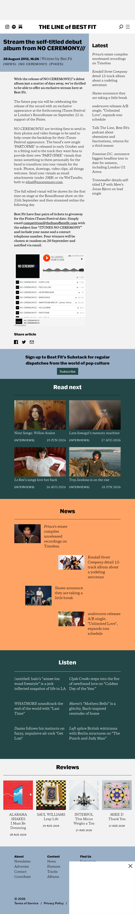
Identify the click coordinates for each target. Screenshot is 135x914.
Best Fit (66, 59)
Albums (53, 877)
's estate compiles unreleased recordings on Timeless (110, 59)
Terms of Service (26, 903)
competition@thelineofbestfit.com (50, 223)
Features (53, 867)
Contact (20, 872)
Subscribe (68, 371)
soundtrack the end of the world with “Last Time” (38, 708)
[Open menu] (128, 27)
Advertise (21, 867)
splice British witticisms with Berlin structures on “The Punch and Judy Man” (94, 733)
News (10, 64)
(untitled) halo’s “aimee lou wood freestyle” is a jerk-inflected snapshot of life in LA (40, 684)
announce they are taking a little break (109, 95)
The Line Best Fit (67, 27)
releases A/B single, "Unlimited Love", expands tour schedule (110, 113)
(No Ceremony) (32, 64)
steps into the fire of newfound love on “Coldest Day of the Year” (94, 684)
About (19, 856)
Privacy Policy (54, 903)
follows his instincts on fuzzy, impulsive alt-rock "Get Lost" (39, 733)
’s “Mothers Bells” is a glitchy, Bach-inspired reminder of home (92, 708)
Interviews (24, 440)
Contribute (22, 877)
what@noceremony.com (44, 182)
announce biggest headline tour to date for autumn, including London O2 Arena (111, 163)
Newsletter (22, 861)
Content (53, 856)
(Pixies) (56, 64)
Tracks (52, 872)
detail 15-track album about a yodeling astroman (109, 78)
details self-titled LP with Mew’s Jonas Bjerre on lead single (110, 187)
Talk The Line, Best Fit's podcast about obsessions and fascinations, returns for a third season (110, 137)
